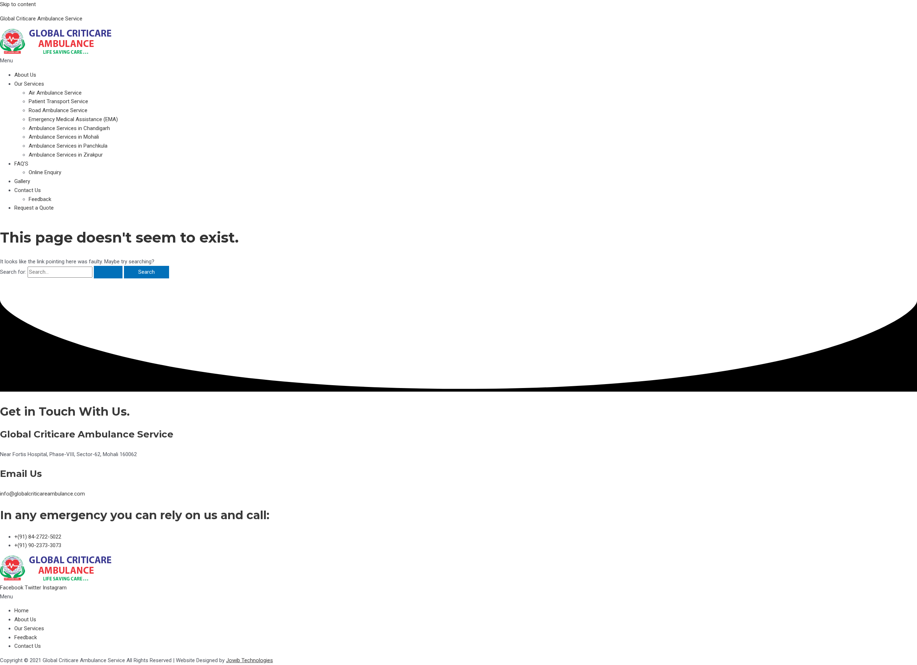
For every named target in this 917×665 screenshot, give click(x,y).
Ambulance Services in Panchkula (68, 146)
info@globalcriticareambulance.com (42, 494)
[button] (458, 60)
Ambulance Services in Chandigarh (69, 128)
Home (21, 610)
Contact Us (27, 190)
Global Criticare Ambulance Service (41, 18)
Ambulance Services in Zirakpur (66, 155)
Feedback (40, 199)
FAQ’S (21, 164)
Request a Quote (34, 208)
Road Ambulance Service (58, 110)
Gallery (22, 181)
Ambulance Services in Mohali (64, 137)
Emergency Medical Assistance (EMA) (73, 119)
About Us (25, 75)
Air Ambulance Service (55, 93)
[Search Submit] (108, 272)
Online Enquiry (45, 172)
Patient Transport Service (58, 101)
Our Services (29, 84)
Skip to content (18, 4)
